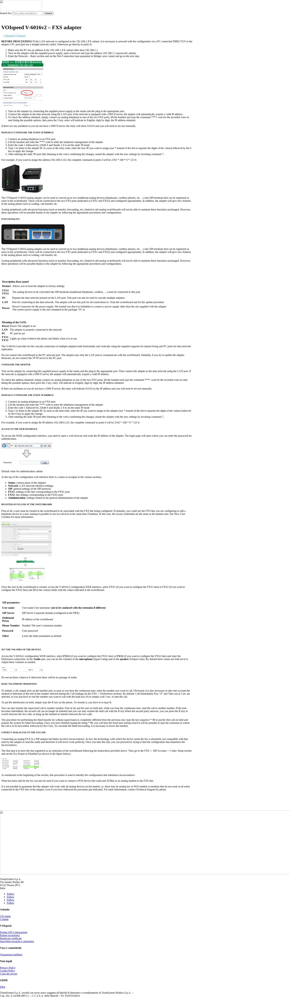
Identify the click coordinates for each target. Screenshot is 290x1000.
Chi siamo (5, 916)
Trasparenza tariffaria (11, 954)
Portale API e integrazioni (13, 932)
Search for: (6, 13)
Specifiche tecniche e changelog (17, 941)
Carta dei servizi (8, 973)
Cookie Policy (7, 970)
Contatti (4, 919)
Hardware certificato (11, 938)
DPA (2, 987)
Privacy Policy (7, 967)
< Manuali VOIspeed (14, 35)
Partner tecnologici (10, 935)
